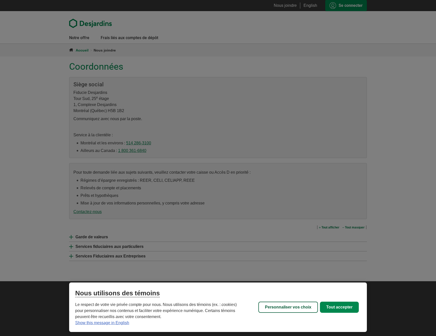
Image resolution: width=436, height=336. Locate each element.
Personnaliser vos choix (288, 307)
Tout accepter (339, 307)
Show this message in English (102, 323)
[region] (218, 307)
